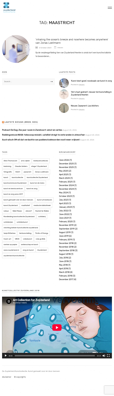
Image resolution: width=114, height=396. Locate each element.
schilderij (42, 216)
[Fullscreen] (108, 355)
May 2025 (63, 171)
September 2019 (66, 229)
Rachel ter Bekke (42, 211)
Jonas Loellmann (42, 172)
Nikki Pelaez (17, 211)
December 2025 (66, 164)
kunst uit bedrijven (44, 200)
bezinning (7, 166)
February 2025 (66, 182)
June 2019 (64, 236)
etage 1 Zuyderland (39, 166)
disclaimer (6, 377)
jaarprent (27, 172)
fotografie (8, 172)
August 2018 (65, 254)
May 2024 (63, 192)
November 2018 (66, 247)
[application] (57, 327)
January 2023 (65, 207)
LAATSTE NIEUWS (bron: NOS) (21, 122)
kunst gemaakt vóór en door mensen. (18, 200)
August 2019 (65, 232)
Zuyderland (42, 250)
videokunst (27, 239)
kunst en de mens (37, 183)
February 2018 (65, 276)
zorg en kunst (28, 250)
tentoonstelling (25, 233)
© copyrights (20, 377)
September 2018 (66, 250)
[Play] (5, 355)
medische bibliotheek (42, 205)
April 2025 (63, 174)
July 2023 (63, 200)
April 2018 (63, 268)
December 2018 (66, 243)
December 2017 (66, 279)
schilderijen (8, 222)
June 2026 (64, 160)
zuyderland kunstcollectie (14, 256)
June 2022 (64, 214)
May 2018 (63, 265)
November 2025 (66, 167)
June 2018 (64, 261)
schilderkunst (22, 222)
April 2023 (63, 203)
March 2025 (64, 178)
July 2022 (63, 211)
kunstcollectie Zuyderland (37, 177)
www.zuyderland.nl (11, 250)
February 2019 (65, 239)
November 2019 (66, 225)
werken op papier (10, 244)
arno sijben (25, 161)
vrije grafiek (40, 239)
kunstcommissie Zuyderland (15, 183)
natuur (6, 211)
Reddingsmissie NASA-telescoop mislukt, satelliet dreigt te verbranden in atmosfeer (43, 135)
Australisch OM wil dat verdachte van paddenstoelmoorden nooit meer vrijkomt (41, 140)
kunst (6, 177)
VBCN (17, 239)
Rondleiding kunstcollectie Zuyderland (19, 216)
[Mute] (103, 355)
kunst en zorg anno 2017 (13, 194)
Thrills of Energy (41, 233)
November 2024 (66, 189)
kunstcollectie (17, 177)
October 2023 (65, 196)
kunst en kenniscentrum (13, 189)
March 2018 (64, 272)
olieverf (29, 211)
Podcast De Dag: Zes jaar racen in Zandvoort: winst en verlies (32, 130)
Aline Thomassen (10, 161)
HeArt (17, 172)
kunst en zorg (32, 189)
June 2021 (64, 218)
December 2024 (66, 185)
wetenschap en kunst (29, 244)
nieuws (60, 48)
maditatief (25, 205)
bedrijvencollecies (41, 161)
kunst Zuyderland (11, 205)
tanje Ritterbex (9, 233)
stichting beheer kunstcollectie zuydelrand (21, 228)
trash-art (7, 239)
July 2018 (63, 258)
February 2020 (66, 221)
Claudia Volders (21, 166)
